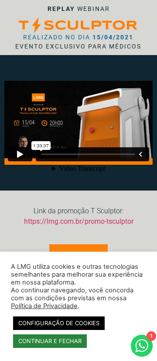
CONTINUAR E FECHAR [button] (50, 340)
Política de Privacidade (44, 306)
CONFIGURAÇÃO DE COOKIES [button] (58, 322)
